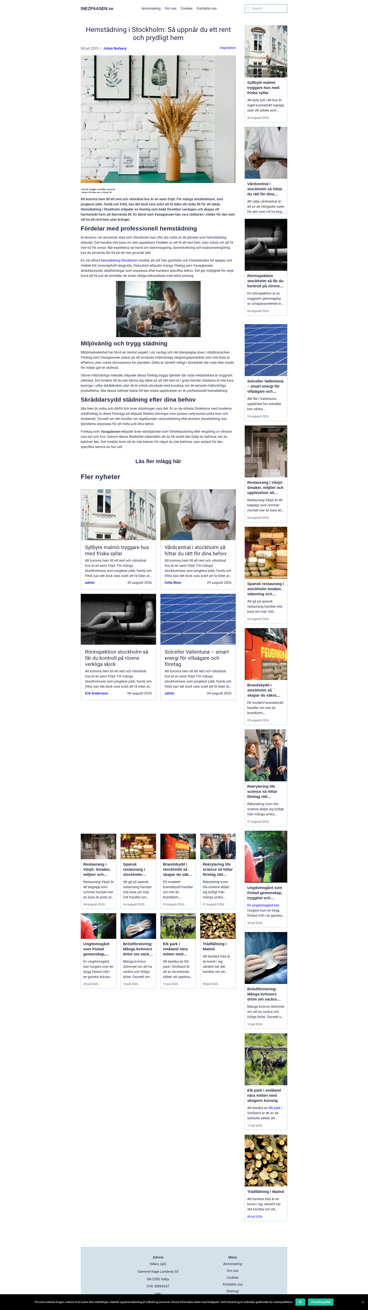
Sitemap (232, 1291)
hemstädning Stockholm (119, 260)
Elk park (274, 1108)
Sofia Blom (173, 583)
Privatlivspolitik (320, 1302)
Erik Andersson (96, 693)
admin (90, 583)
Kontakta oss (207, 8)
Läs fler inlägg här (158, 461)
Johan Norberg (114, 48)
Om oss (170, 8)
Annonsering (151, 8)
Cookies (187, 8)
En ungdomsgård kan (263, 905)
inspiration (228, 48)
